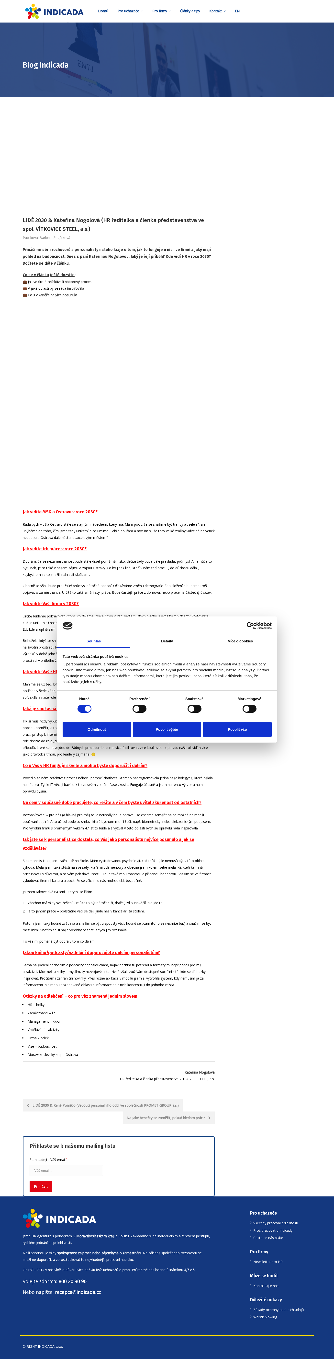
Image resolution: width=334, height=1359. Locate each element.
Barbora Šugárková (55, 237)
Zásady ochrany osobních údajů (278, 1309)
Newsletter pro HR (268, 1261)
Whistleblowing (265, 1317)
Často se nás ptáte (268, 1237)
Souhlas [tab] (94, 641)
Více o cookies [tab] (240, 641)
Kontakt (215, 11)
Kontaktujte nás (265, 1285)
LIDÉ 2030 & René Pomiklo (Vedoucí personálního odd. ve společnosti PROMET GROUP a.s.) (105, 1105)
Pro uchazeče (128, 11)
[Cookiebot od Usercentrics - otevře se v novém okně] (250, 625)
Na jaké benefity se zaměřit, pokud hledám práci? (166, 1117)
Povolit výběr (167, 729)
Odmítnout (97, 729)
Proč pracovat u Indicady (272, 1230)
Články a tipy (190, 11)
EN (237, 11)
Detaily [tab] (167, 641)
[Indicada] (54, 11)
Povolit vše (237, 729)
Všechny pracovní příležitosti (275, 1223)
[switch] (139, 709)
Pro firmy (159, 11)
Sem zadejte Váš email (48, 1159)
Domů (103, 11)
